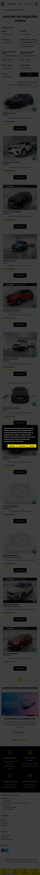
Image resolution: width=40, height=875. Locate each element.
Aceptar (12, 446)
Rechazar (22, 446)
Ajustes (32, 446)
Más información (17, 441)
